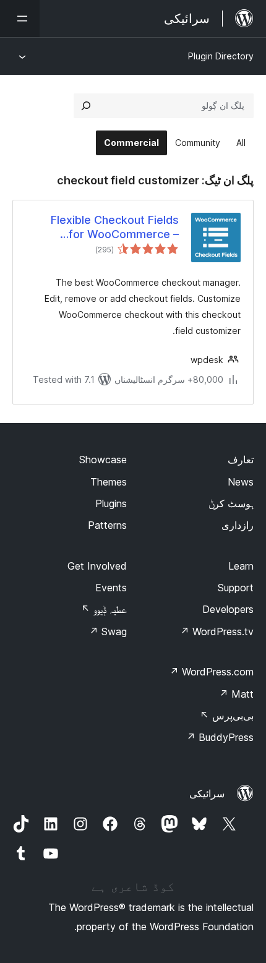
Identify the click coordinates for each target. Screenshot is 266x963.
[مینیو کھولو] (20, 18)
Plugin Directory (221, 56)
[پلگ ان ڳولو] (86, 105)
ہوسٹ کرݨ (231, 503)
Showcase (103, 459)
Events (111, 587)
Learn (241, 566)
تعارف (241, 459)
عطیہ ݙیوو (104, 609)
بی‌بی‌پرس (227, 715)
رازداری (237, 525)
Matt (236, 694)
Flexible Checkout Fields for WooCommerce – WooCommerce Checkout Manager (110, 227)
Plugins (111, 503)
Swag (108, 631)
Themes (108, 482)
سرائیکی (207, 793)
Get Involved (97, 566)
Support (236, 587)
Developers (228, 609)
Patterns (107, 525)
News (241, 482)
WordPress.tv (217, 631)
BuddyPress (220, 737)
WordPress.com (211, 672)
